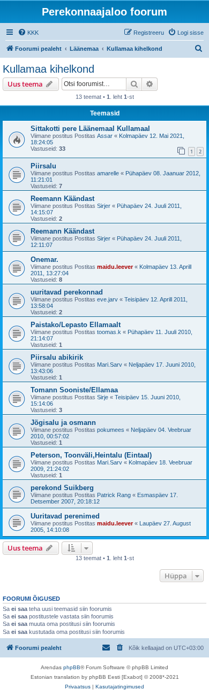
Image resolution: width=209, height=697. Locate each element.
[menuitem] (28, 32)
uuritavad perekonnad (67, 292)
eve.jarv (107, 299)
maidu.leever (115, 267)
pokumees (110, 430)
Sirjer (103, 206)
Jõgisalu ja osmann (63, 423)
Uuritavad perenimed (65, 516)
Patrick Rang (114, 495)
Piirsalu (43, 166)
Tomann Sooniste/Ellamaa (74, 390)
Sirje (102, 397)
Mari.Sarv (109, 364)
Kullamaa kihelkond (48, 69)
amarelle (108, 173)
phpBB (71, 667)
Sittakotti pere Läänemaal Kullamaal (90, 129)
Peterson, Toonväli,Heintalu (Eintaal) (91, 455)
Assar (105, 136)
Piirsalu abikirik (57, 357)
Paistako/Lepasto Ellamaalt (76, 325)
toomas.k (109, 332)
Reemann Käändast (62, 199)
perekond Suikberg (62, 488)
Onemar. (44, 259)
